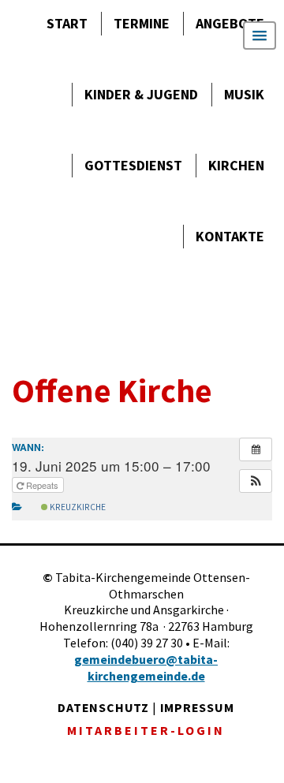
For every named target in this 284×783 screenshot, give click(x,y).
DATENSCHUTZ (103, 707)
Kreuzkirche (77, 507)
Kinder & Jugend (141, 94)
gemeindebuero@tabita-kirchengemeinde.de (146, 667)
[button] (255, 481)
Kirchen (236, 165)
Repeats (42, 485)
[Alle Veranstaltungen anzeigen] (255, 449)
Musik (244, 94)
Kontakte (230, 236)
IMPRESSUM (197, 707)
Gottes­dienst (133, 165)
